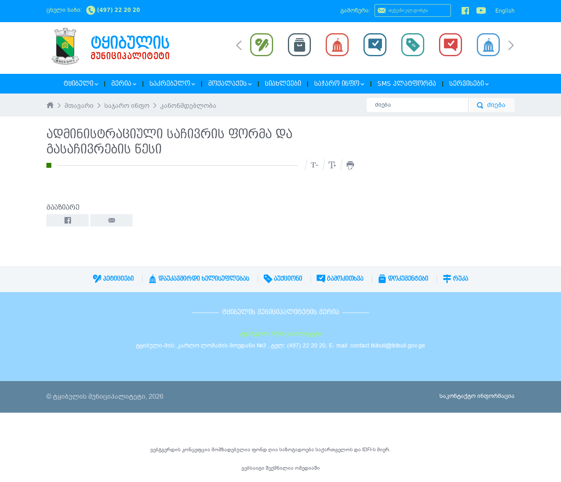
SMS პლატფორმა (406, 83)
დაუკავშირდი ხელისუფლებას (203, 278)
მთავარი (79, 106)
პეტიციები (117, 278)
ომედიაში (307, 468)
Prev (239, 44)
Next (511, 46)
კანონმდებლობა (188, 106)
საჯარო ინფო (126, 106)
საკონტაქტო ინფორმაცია (477, 396)
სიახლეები (283, 83)
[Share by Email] (111, 220)
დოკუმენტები (407, 278)
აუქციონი (287, 278)
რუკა (459, 278)
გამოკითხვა (344, 278)
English (505, 10)
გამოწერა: (355, 10)
